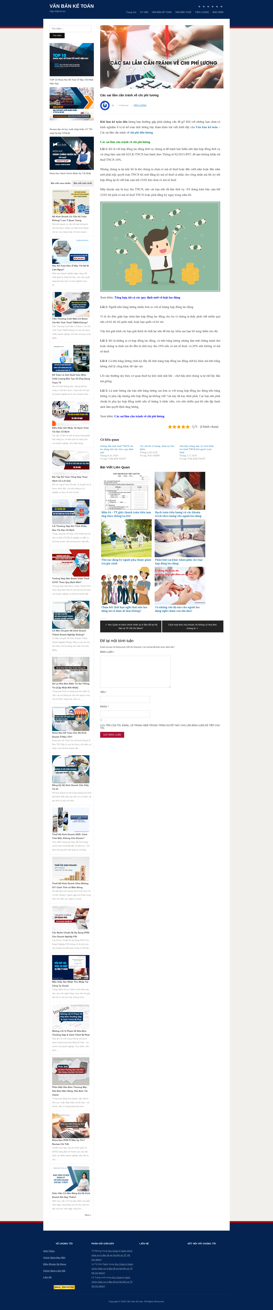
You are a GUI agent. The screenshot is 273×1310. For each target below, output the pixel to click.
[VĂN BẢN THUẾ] (213, 7)
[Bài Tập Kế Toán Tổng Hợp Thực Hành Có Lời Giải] (70, 462)
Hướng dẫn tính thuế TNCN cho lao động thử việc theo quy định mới (117, 449)
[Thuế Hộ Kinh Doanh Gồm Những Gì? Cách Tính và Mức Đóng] (70, 869)
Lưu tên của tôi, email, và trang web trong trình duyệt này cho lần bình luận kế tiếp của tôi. (160, 726)
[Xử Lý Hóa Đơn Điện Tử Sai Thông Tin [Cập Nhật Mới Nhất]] (70, 669)
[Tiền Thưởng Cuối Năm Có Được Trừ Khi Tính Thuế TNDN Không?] (70, 304)
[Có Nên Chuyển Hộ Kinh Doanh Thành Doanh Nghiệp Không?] (70, 614)
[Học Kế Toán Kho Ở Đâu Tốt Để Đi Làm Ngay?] (70, 251)
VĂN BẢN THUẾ (183, 12)
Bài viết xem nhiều (61, 183)
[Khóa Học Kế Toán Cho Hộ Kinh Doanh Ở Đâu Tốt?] (70, 718)
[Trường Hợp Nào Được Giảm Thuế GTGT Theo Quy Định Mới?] (70, 562)
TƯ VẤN (144, 12)
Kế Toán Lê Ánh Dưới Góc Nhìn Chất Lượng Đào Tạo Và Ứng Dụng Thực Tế (71, 379)
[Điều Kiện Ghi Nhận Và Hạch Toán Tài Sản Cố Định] (70, 413)
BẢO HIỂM (218, 12)
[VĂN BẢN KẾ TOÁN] (208, 7)
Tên (103, 692)
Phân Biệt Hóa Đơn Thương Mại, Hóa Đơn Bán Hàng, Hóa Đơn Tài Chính (70, 1091)
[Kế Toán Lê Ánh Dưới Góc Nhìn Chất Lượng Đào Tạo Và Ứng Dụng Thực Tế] (70, 358)
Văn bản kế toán (72, 6)
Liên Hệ (47, 1277)
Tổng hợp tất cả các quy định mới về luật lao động (147, 297)
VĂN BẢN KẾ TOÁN (162, 12)
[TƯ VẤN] (204, 7)
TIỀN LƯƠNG (202, 12)
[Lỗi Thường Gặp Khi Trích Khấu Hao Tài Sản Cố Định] (70, 511)
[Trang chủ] (199, 7)
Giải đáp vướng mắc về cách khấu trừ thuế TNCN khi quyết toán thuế (196, 449)
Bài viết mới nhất (83, 183)
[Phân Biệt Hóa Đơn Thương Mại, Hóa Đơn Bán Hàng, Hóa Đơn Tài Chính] (70, 1071)
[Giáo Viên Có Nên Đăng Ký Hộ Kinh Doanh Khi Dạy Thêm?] (70, 1178)
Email (104, 706)
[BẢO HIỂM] (221, 7)
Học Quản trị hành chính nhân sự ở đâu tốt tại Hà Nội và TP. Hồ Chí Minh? (111, 1255)
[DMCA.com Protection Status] (64, 1287)
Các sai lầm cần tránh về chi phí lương (139, 416)
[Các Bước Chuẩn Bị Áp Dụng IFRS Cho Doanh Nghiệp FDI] (70, 918)
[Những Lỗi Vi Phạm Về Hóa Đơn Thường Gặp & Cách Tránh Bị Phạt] (70, 1016)
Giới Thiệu (49, 1251)
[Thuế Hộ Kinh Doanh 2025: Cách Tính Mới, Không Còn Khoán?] (70, 820)
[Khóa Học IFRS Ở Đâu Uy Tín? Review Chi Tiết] (70, 1125)
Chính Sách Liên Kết (54, 1271)
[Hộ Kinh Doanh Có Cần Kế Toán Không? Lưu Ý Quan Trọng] (70, 202)
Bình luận (107, 652)
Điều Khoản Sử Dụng (54, 1264)
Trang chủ (131, 12)
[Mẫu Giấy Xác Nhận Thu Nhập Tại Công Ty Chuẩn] (70, 967)
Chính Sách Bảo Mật (54, 1257)
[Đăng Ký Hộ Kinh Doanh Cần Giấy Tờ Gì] (70, 769)
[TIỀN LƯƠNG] (217, 7)
